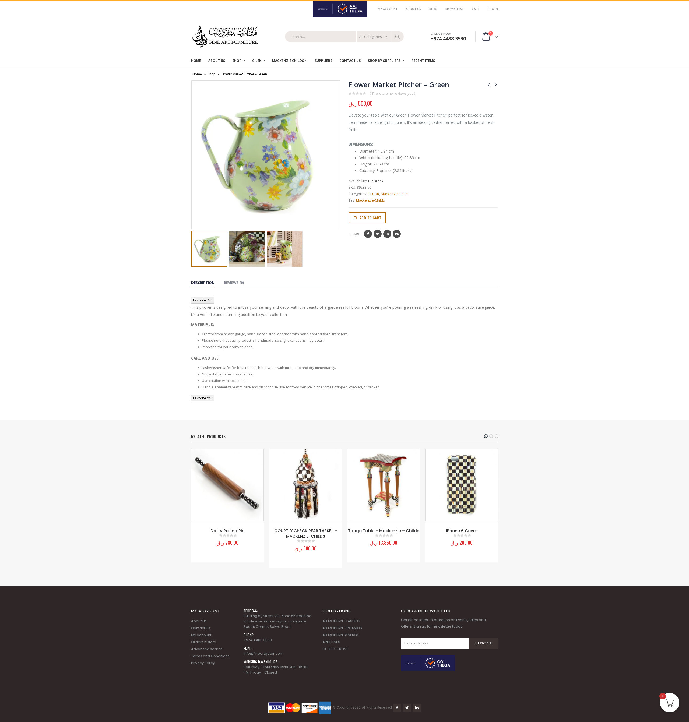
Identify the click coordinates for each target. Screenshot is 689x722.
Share (354, 233)
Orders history (203, 641)
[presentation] (195, 155)
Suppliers (323, 60)
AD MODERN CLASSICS (341, 621)
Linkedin (417, 708)
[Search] (397, 36)
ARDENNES (331, 641)
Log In (493, 9)
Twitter (378, 234)
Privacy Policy (203, 662)
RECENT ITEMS (423, 60)
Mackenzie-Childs (370, 200)
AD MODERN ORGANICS (342, 628)
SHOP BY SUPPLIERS (384, 60)
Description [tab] (203, 282)
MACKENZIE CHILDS (288, 60)
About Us (413, 9)
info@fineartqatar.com (263, 653)
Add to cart (370, 217)
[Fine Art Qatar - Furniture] (224, 37)
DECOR (373, 193)
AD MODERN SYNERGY (340, 635)
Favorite (202, 300)
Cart (476, 9)
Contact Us (350, 60)
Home (196, 60)
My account (201, 635)
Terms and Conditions (210, 655)
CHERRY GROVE (335, 648)
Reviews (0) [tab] (234, 282)
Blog (433, 9)
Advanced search (207, 648)
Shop (236, 60)
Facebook (368, 234)
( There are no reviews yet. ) (392, 93)
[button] (485, 436)
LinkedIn (387, 234)
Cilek (256, 60)
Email (397, 234)
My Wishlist (454, 9)
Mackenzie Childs (395, 193)
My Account (388, 9)
